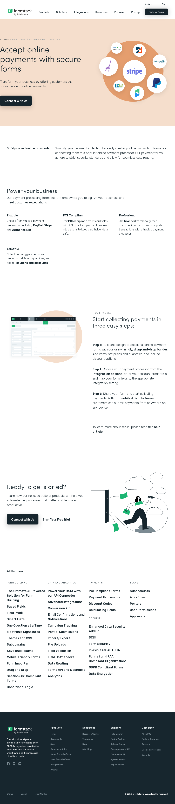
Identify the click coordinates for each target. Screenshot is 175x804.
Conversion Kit (59, 608)
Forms (4, 39)
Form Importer (18, 663)
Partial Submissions (63, 632)
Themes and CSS (19, 638)
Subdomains (16, 644)
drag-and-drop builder (150, 349)
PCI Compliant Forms (104, 591)
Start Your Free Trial (56, 519)
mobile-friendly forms (137, 398)
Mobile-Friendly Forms (23, 657)
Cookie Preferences (151, 749)
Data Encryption (101, 674)
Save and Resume (20, 651)
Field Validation (59, 651)
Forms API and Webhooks (66, 670)
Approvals (137, 616)
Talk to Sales (156, 12)
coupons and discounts (32, 262)
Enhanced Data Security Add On (107, 629)
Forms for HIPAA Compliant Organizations (107, 659)
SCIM (92, 637)
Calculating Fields (102, 610)
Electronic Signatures (23, 632)
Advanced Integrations (65, 602)
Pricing (135, 12)
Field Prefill (15, 613)
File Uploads (57, 644)
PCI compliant (77, 221)
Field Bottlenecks (61, 657)
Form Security (99, 644)
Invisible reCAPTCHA (104, 650)
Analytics (55, 676)
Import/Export (59, 638)
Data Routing (58, 663)
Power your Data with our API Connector (64, 593)
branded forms (134, 221)
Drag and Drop (17, 670)
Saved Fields (16, 606)
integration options (107, 374)
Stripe (48, 225)
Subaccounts (140, 591)
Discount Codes (100, 604)
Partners (119, 12)
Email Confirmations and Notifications (66, 617)
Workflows (138, 597)
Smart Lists (16, 619)
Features (19, 39)
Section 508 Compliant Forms (24, 678)
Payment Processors (104, 597)
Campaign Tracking (62, 625)
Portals (135, 604)
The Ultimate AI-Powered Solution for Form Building (26, 595)
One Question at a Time (24, 625)
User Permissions (143, 610)
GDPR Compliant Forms (106, 667)
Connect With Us (15, 100)
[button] (44, 12)
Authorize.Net (21, 229)
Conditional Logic (20, 687)
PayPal (38, 225)
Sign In (165, 4)
